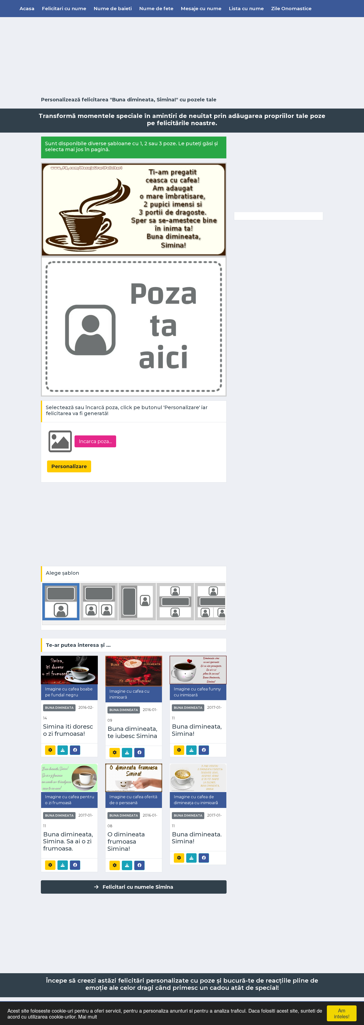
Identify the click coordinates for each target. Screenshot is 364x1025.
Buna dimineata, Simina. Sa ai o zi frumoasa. (68, 841)
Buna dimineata (59, 708)
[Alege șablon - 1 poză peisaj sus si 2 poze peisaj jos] (213, 601)
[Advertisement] (182, 57)
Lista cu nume (246, 8)
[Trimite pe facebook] (75, 750)
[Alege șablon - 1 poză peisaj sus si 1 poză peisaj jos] (175, 601)
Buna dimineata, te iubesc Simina (132, 732)
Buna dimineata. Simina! (197, 838)
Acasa (27, 8)
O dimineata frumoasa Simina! (126, 841)
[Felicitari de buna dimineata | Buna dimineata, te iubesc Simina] (133, 670)
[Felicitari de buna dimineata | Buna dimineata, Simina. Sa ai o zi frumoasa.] (69, 777)
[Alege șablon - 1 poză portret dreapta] (137, 601)
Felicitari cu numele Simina (138, 887)
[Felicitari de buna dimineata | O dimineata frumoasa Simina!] (133, 777)
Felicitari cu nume (64, 8)
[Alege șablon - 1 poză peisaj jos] (60, 601)
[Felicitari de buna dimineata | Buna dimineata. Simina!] (198, 777)
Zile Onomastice (291, 8)
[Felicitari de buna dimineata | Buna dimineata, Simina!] (198, 669)
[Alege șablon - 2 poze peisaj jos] (99, 601)
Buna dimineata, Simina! (197, 730)
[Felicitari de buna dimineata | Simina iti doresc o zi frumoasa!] (69, 669)
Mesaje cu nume (201, 8)
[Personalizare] (50, 750)
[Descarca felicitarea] (62, 750)
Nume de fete (156, 8)
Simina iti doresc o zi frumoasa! (68, 730)
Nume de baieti (113, 8)
